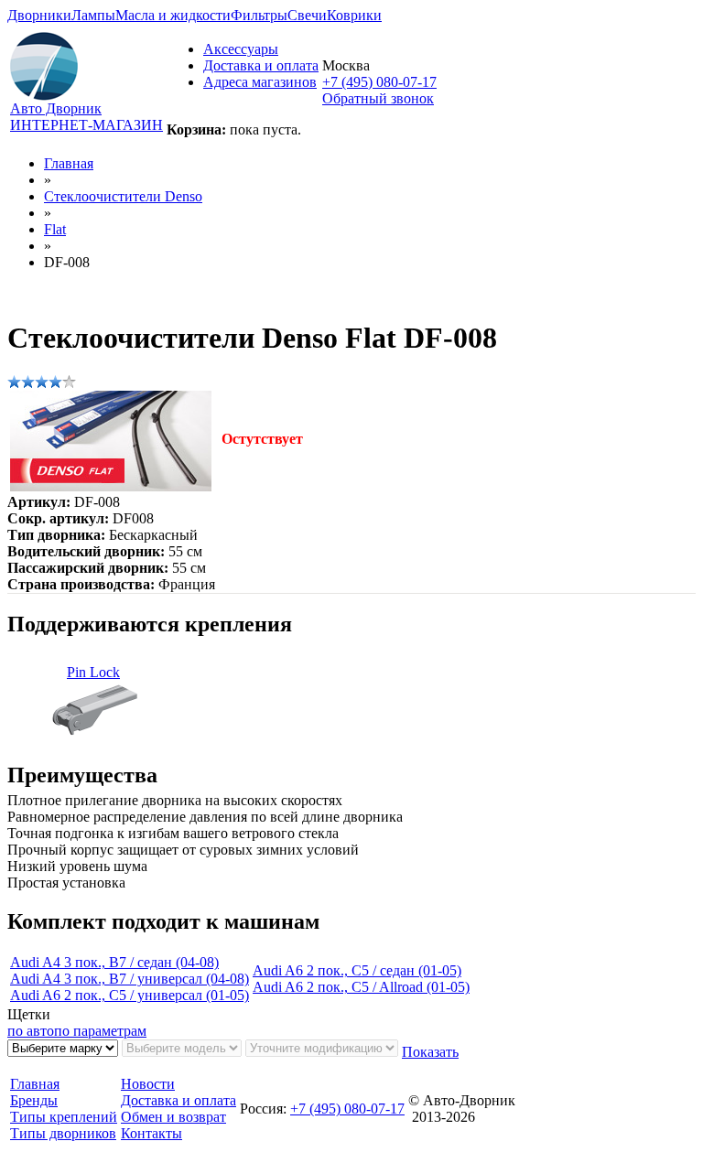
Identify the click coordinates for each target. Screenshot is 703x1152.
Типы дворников (63, 1133)
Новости (148, 1084)
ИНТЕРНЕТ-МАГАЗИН (86, 125)
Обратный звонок (378, 98)
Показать (430, 1052)
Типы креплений (63, 1117)
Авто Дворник (56, 108)
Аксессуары (240, 49)
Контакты (151, 1133)
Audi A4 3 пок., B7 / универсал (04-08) (129, 978)
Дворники (39, 15)
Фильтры (259, 15)
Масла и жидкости (173, 15)
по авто (30, 1031)
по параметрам (100, 1031)
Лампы (93, 15)
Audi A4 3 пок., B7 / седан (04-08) (114, 962)
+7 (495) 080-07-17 (379, 82)
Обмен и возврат (173, 1117)
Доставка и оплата (261, 65)
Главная (68, 163)
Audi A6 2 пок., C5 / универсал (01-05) (129, 995)
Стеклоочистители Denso (123, 196)
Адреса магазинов (260, 82)
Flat (55, 229)
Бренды (34, 1100)
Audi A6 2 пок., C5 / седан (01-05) (357, 970)
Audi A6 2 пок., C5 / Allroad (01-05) (361, 987)
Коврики (354, 15)
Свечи (307, 15)
